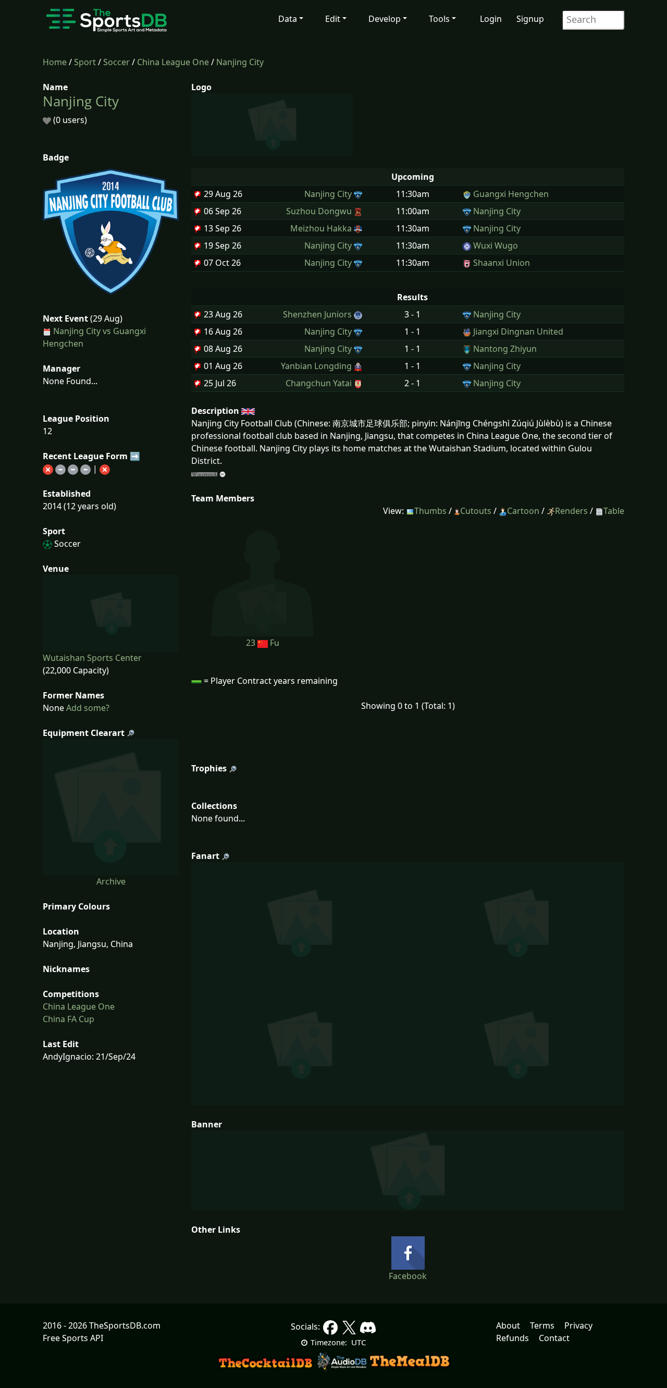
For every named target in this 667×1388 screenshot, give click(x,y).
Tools (439, 18)
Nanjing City (240, 62)
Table (613, 511)
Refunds (512, 1338)
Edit (332, 18)
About (508, 1325)
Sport (85, 62)
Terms (542, 1325)
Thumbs (430, 511)
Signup (530, 18)
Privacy (578, 1325)
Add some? (86, 708)
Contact (554, 1338)
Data (287, 18)
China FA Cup (68, 1019)
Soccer (116, 62)
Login (491, 18)
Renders (571, 511)
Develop (384, 18)
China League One (173, 62)
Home (55, 62)
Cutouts (475, 511)
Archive (111, 881)
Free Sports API (73, 1338)
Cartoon (523, 511)
